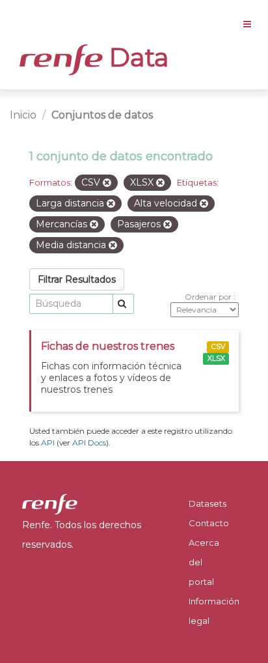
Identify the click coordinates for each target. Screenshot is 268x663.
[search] (123, 304)
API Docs (89, 442)
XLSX (216, 358)
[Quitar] (107, 183)
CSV (218, 347)
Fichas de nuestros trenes (107, 346)
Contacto (209, 523)
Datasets (207, 503)
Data (136, 57)
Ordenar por (209, 297)
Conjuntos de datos (102, 115)
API (48, 442)
